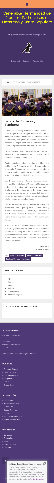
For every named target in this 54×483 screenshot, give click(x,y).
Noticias (11, 288)
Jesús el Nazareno (17, 256)
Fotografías (8, 379)
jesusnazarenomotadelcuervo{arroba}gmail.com (28, 35)
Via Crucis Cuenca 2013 (13, 416)
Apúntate (11, 285)
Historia (10, 282)
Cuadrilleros (8, 407)
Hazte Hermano (10, 372)
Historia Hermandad (11, 375)
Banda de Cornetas (11, 369)
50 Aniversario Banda (12, 419)
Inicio (7, 82)
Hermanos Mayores (15, 295)
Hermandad (15, 61)
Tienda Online (9, 385)
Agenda (10, 279)
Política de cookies (37, 479)
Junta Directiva (13, 291)
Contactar (26, 61)
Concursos (8, 435)
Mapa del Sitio (38, 61)
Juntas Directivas (10, 410)
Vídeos (6, 382)
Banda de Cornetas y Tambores (18, 259)
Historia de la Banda (34, 256)
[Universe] (27, 47)
